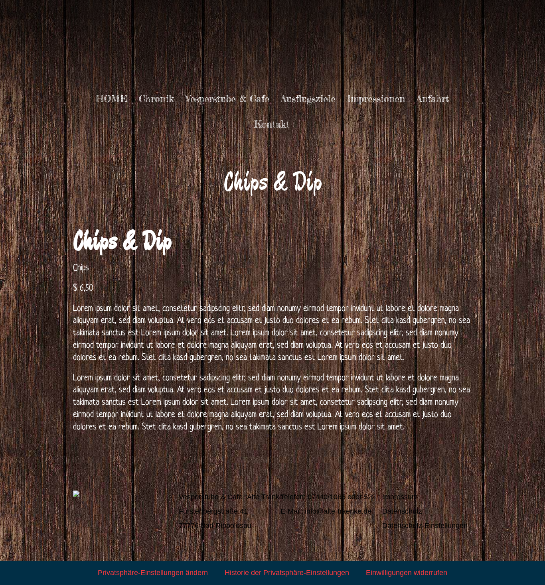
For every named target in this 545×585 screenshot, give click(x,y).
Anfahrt (433, 98)
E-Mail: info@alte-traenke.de (325, 511)
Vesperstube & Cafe (227, 98)
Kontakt (272, 124)
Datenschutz (402, 511)
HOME (111, 98)
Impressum (400, 497)
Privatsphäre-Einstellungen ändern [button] (153, 573)
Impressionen (376, 98)
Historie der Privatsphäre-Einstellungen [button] (287, 573)
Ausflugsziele (308, 98)
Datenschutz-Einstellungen (425, 526)
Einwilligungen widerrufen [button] (406, 573)
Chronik (156, 98)
